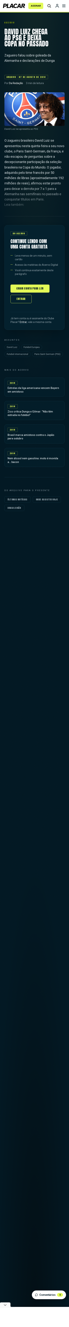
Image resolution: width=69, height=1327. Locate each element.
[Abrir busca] (49, 6)
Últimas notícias (17, 499)
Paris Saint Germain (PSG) (47, 354)
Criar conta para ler (30, 288)
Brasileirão (14, 508)
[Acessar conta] (57, 6)
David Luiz (12, 347)
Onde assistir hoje (47, 499)
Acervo (9, 22)
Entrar (21, 299)
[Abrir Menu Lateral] (64, 6)
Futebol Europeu (32, 347)
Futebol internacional (17, 354)
